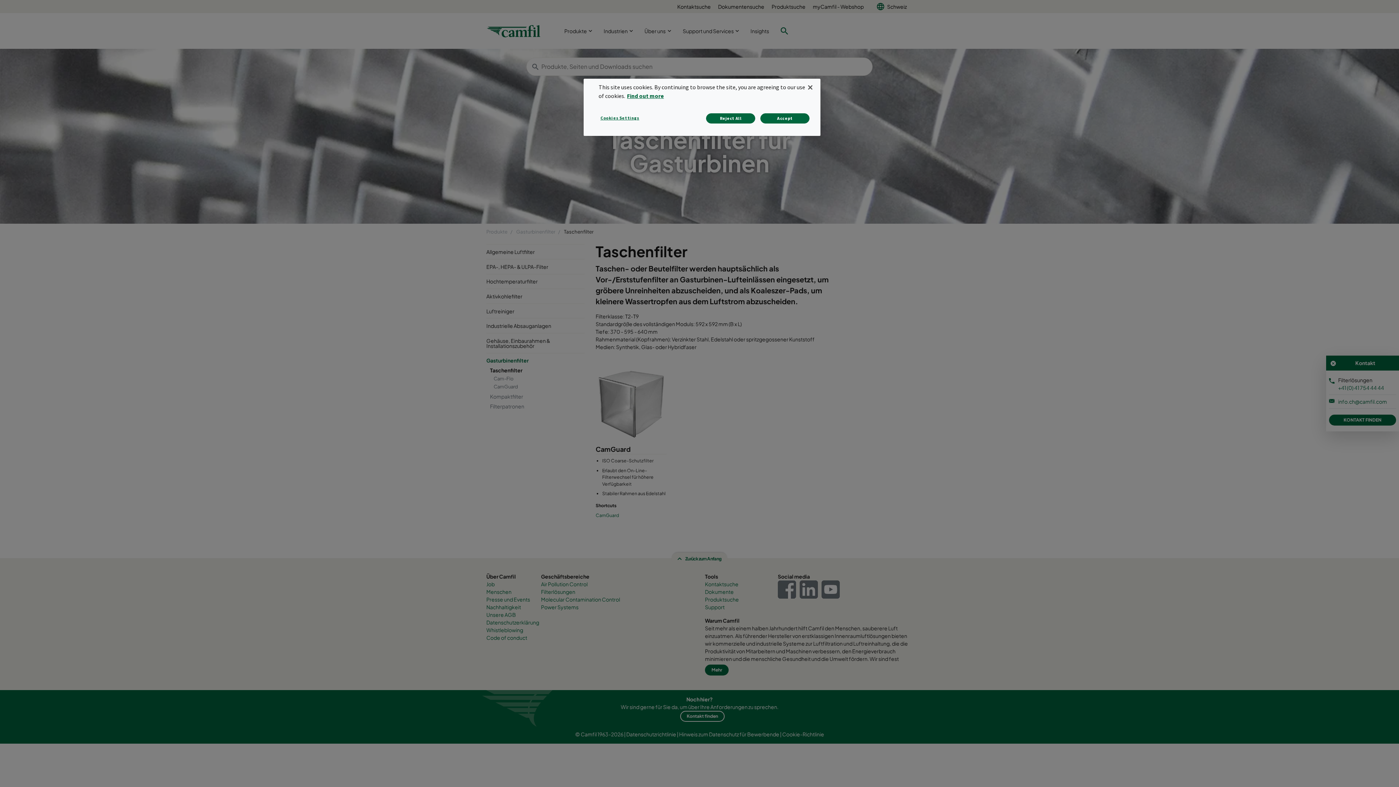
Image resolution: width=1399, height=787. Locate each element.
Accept (785, 118)
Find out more (645, 95)
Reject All (731, 118)
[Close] (810, 87)
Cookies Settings (619, 118)
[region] (702, 107)
